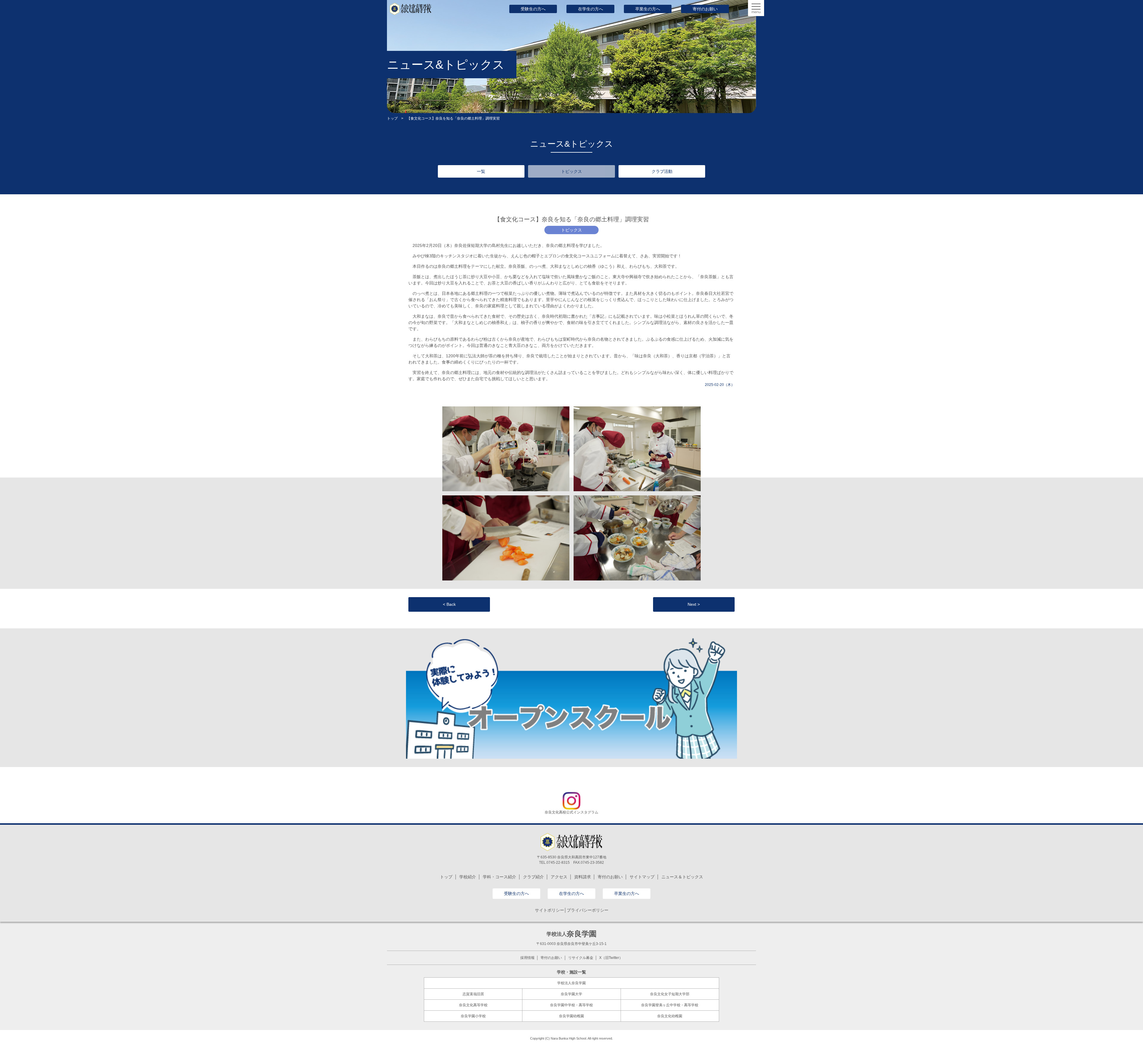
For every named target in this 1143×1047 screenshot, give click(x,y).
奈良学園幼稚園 (571, 1016)
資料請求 (582, 876)
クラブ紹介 (533, 876)
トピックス (571, 171)
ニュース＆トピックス (682, 876)
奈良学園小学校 (473, 1016)
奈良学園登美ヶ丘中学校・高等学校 (669, 1005)
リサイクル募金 (580, 958)
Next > (694, 604)
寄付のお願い (705, 9)
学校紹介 (467, 876)
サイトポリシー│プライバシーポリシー (571, 910)
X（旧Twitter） (611, 958)
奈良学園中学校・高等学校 (571, 1005)
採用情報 (527, 958)
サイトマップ (642, 876)
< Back (449, 604)
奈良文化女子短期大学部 (669, 994)
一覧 (481, 171)
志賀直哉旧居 (473, 994)
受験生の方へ (533, 9)
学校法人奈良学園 (571, 983)
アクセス (559, 876)
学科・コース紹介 (499, 876)
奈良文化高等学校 (473, 1005)
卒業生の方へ (647, 9)
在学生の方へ (590, 9)
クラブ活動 (662, 171)
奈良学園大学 (571, 994)
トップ (392, 118)
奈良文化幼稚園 (669, 1016)
